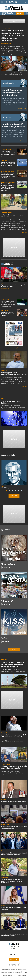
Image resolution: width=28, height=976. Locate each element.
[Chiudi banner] (27, 13)
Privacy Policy (11, 973)
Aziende (4, 370)
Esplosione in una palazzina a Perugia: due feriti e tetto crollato (13, 285)
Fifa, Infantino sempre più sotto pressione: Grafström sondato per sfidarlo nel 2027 (8, 304)
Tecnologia (4, 160)
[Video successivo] (18, 291)
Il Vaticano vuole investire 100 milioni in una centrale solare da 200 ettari (12, 664)
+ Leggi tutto (22, 108)
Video (2, 283)
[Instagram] (15, 964)
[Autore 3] (9, 490)
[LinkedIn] (19, 964)
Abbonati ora (20, 13)
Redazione (24, 952)
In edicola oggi (14, 348)
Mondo (3, 932)
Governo (3, 905)
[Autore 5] (12, 490)
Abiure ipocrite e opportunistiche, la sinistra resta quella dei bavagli (14, 827)
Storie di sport (5, 299)
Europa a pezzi (5, 877)
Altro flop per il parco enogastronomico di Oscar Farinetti (14, 374)
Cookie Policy (17, 973)
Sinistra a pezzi (5, 824)
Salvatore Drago (6, 43)
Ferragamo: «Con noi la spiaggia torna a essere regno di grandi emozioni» (8, 175)
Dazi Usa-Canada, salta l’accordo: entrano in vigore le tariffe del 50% (14, 934)
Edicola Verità (7, 601)
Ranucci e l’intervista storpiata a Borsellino (13, 801)
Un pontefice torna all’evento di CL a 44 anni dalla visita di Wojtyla (14, 736)
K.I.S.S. (4, 638)
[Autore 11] (21, 490)
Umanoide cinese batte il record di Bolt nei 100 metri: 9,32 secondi (8, 163)
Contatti (16, 954)
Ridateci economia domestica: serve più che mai (7, 313)
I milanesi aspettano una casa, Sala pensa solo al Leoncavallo (14, 767)
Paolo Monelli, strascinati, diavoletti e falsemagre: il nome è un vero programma (8, 153)
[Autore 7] (15, 490)
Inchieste (3, 799)
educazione (4, 310)
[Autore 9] (18, 490)
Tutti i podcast (14, 649)
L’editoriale (11, 952)
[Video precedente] (9, 291)
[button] (14, 419)
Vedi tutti (14, 496)
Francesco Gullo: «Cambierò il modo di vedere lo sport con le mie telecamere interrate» (7, 187)
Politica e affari (5, 764)
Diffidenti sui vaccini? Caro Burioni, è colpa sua (13, 125)
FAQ (11, 954)
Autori (17, 952)
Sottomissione (6, 213)
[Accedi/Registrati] (25, 2)
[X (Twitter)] (12, 964)
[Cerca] (6, 2)
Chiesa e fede (5, 733)
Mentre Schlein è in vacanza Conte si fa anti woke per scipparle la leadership (14, 853)
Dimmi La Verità (8, 564)
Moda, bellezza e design (8, 171)
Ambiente (4, 659)
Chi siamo (3, 952)
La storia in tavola (6, 149)
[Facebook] (9, 964)
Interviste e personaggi (7, 182)
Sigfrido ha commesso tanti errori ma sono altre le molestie (12, 92)
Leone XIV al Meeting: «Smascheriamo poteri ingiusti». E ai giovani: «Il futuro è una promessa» (13, 35)
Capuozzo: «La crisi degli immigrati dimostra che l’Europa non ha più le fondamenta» (11, 881)
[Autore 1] (6, 490)
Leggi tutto (24, 232)
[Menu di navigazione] (2, 2)
